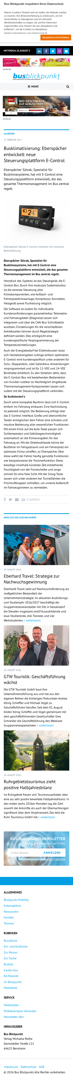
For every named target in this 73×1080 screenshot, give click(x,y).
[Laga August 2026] (36, 62)
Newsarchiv (11, 911)
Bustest (8, 964)
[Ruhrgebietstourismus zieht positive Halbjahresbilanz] (36, 750)
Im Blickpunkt (13, 982)
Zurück (34, 499)
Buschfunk (10, 940)
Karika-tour (11, 970)
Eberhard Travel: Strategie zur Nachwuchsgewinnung (32, 579)
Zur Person (10, 952)
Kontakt (9, 917)
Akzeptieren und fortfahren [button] (55, 37)
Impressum (11, 1067)
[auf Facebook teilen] (5, 499)
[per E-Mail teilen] (16, 499)
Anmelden (52, 852)
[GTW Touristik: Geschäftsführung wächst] (36, 645)
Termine (9, 923)
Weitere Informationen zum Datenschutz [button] (24, 33)
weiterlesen (33, 620)
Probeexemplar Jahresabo (20, 1011)
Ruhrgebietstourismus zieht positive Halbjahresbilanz (30, 784)
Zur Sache (10, 958)
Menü (34, 86)
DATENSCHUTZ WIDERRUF (53, 859)
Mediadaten (11, 1005)
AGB (41, 1067)
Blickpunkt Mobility (16, 900)
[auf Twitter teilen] (10, 499)
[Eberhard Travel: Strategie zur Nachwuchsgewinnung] (36, 545)
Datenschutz (28, 1067)
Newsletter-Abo (14, 1017)
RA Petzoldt (11, 976)
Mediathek (10, 988)
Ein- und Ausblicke (16, 946)
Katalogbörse (12, 905)
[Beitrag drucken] (23, 499)
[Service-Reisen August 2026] (36, 106)
